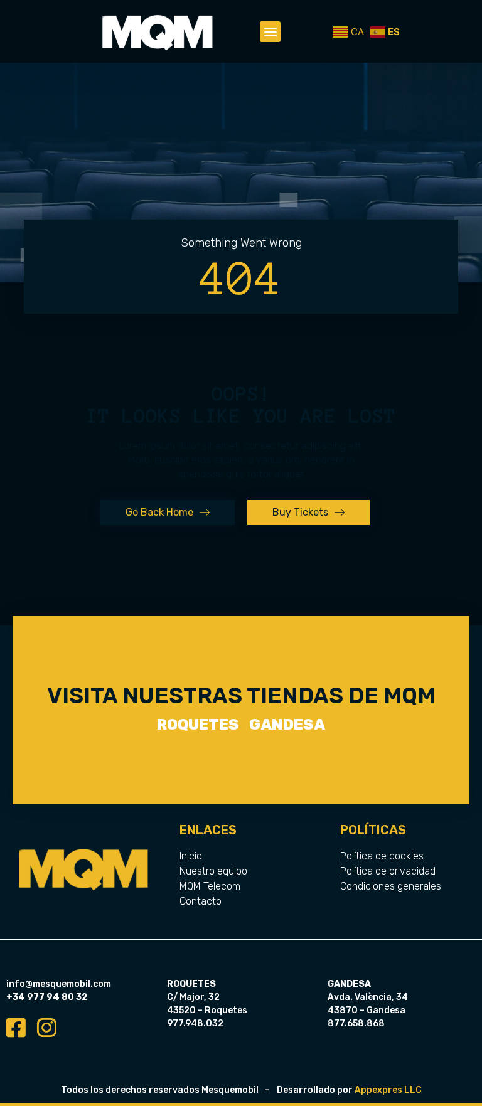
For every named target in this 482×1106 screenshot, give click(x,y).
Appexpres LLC (388, 1090)
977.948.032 (195, 1023)
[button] (270, 31)
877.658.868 (356, 1023)
